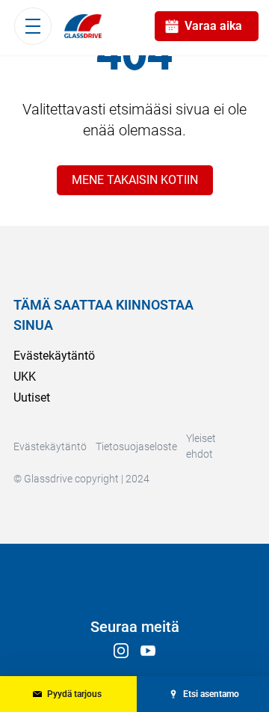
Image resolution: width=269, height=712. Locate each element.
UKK (24, 376)
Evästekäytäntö (54, 356)
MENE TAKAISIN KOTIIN (135, 180)
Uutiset (31, 397)
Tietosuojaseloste (136, 446)
